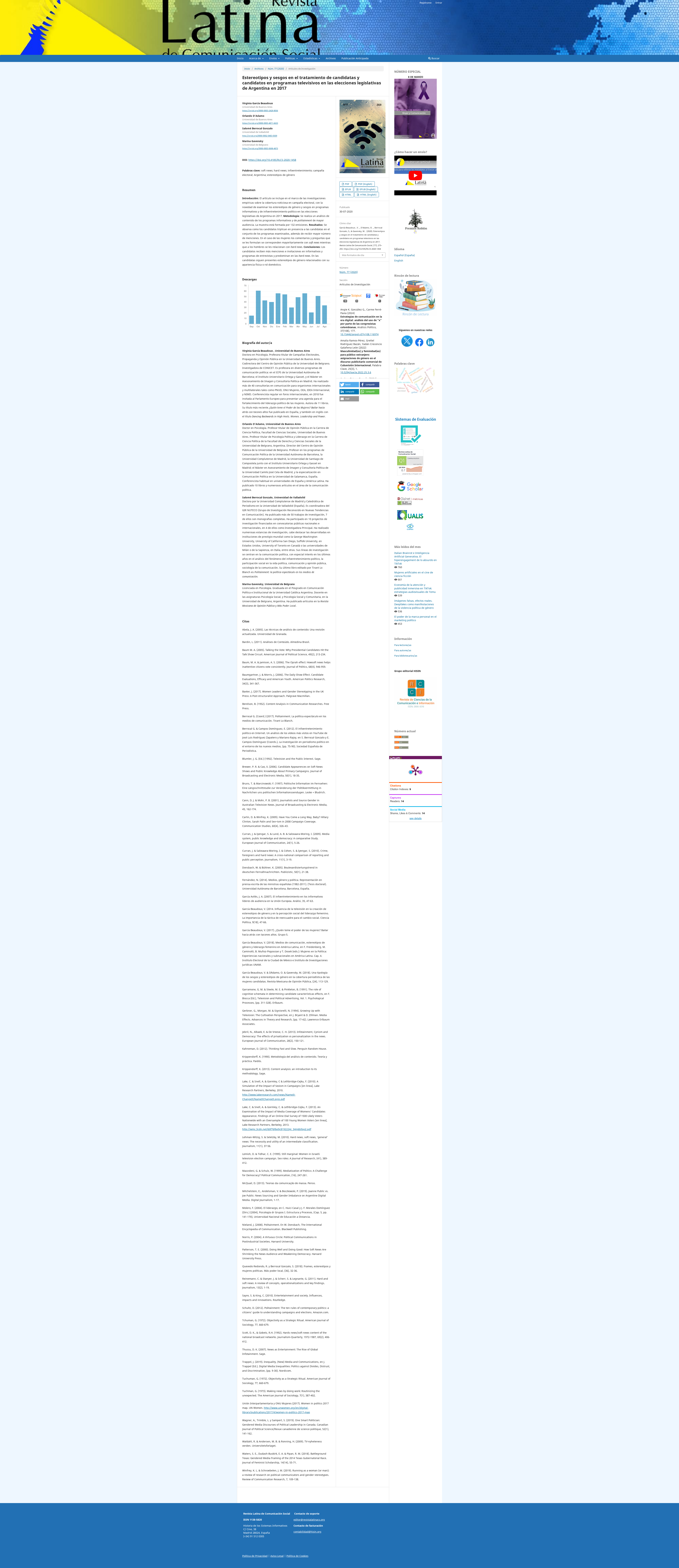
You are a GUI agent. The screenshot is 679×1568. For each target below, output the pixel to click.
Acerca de (255, 58)
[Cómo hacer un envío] (415, 194)
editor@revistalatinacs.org (309, 1519)
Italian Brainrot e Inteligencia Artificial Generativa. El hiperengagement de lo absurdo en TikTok (415, 558)
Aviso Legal (277, 1556)
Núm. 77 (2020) (276, 68)
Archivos (331, 58)
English (398, 260)
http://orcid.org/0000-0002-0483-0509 (259, 136)
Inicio (240, 58)
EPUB (347, 189)
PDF (346, 184)
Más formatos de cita (353, 255)
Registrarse (425, 2)
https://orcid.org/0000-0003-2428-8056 (260, 110)
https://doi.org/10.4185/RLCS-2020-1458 (272, 160)
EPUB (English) (367, 189)
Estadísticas (310, 58)
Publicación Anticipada (354, 58)
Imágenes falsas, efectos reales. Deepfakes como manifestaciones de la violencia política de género (414, 604)
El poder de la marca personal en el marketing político (415, 618)
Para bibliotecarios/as (405, 655)
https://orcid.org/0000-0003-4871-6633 (260, 123)
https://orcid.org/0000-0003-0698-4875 (260, 148)
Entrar (439, 2)
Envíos (273, 58)
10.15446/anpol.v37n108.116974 (359, 334)
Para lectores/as (402, 645)
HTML (347, 194)
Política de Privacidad (255, 1556)
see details (416, 818)
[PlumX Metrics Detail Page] (415, 770)
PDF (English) (365, 184)
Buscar (435, 58)
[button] (349, 384)
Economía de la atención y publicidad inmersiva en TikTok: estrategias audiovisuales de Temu (415, 588)
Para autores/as (402, 650)
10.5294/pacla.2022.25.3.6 (355, 372)
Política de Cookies (297, 1556)
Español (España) (404, 255)
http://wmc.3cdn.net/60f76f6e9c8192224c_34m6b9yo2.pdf (276, 1129)
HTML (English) (368, 194)
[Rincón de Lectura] (415, 315)
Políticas (290, 58)
